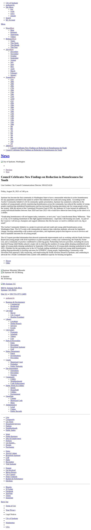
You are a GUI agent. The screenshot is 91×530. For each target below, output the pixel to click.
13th (12, 118)
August (13, 60)
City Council (15, 315)
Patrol (12, 353)
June (12, 64)
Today (12, 41)
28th (12, 86)
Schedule (13, 334)
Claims (13, 409)
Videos (13, 37)
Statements (14, 35)
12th (12, 120)
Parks (12, 343)
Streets (12, 388)
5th (11, 135)
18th (12, 107)
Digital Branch (15, 324)
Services (13, 326)
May (12, 67)
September (14, 58)
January (13, 75)
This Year (14, 47)
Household (14, 390)
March (12, 71)
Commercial (15, 304)
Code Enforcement (17, 383)
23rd (12, 97)
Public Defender (16, 366)
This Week (14, 43)
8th (11, 129)
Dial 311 (4, 294)
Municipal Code (16, 401)
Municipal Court (16, 362)
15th (12, 114)
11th (12, 122)
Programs (14, 332)
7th (11, 131)
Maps (12, 403)
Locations (14, 321)
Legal (12, 407)
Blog (12, 30)
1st (11, 144)
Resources (14, 309)
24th (12, 94)
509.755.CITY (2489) (18, 294)
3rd (11, 139)
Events (13, 328)
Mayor (12, 313)
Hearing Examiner (17, 317)
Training (13, 375)
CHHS (13, 379)
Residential (14, 306)
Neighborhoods (16, 381)
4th (11, 137)
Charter (13, 398)
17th (12, 109)
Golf (12, 349)
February (13, 73)
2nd (11, 141)
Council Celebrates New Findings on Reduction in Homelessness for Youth (38, 148)
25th (12, 92)
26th (12, 90)
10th (12, 124)
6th (11, 133)
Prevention (14, 358)
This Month (14, 45)
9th (11, 126)
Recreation (14, 345)
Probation (14, 364)
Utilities (13, 392)
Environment (15, 394)
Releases (13, 32)
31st (12, 79)
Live (12, 338)
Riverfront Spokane (17, 347)
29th (12, 84)
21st (12, 101)
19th (12, 105)
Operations (14, 371)
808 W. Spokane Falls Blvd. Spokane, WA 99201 (11, 289)
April (12, 69)
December (14, 52)
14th (12, 116)
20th (12, 103)
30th (12, 82)
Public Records (16, 411)
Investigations (15, 356)
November (14, 54)
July (12, 62)
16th (12, 112)
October (13, 56)
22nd (12, 99)
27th (12, 88)
